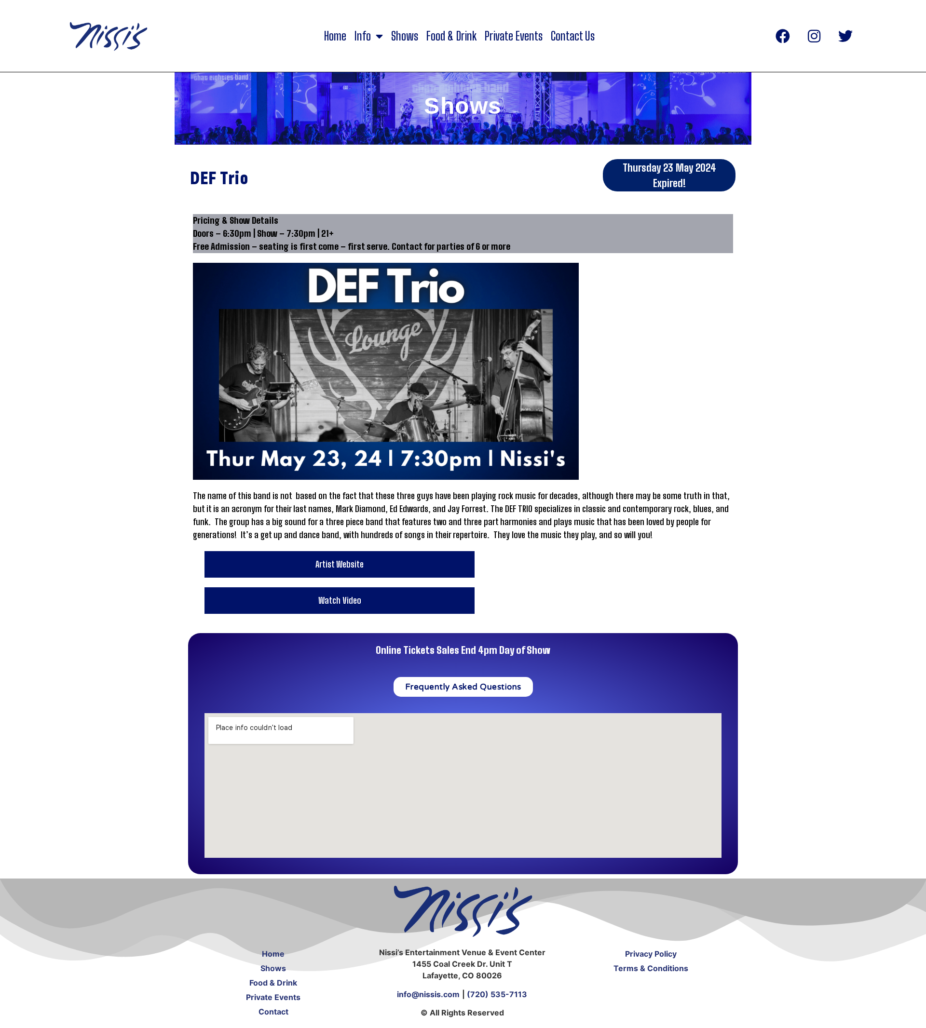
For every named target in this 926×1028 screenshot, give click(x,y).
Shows (404, 36)
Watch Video (339, 600)
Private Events (514, 36)
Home (335, 36)
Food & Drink (451, 36)
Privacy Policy (651, 954)
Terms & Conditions (650, 968)
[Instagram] (814, 36)
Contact (273, 1011)
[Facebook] (782, 36)
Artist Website (339, 564)
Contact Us (573, 36)
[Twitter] (845, 36)
